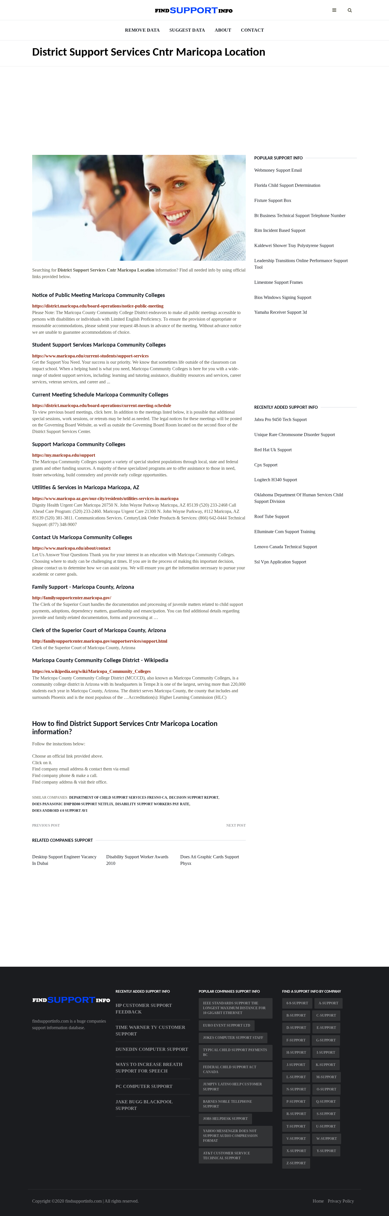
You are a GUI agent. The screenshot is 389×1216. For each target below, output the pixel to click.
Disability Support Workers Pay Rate (152, 804)
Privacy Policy (341, 1201)
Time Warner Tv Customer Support (150, 1030)
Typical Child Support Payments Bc (235, 1052)
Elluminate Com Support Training (284, 531)
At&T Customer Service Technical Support (226, 1155)
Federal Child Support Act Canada (229, 1069)
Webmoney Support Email (278, 170)
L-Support (296, 1077)
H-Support (296, 1053)
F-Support (296, 1040)
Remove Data (142, 30)
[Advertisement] (194, 106)
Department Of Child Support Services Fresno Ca (118, 798)
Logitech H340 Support (275, 479)
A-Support (328, 1003)
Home (318, 1201)
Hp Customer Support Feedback (144, 1008)
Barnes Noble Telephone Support (227, 1104)
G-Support (326, 1040)
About (223, 30)
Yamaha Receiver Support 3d (280, 312)
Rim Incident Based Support (279, 230)
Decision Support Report (193, 798)
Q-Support (326, 1102)
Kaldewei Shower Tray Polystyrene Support (294, 245)
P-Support (296, 1102)
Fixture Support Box (272, 200)
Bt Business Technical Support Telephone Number (299, 215)
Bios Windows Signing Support (282, 297)
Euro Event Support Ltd (226, 1025)
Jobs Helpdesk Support (225, 1119)
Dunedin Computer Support (152, 1049)
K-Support (325, 1065)
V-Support (296, 1139)
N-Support (296, 1089)
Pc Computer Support (144, 1086)
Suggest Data (187, 30)
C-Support (326, 1015)
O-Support (326, 1089)
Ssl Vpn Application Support (280, 561)
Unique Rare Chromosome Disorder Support (294, 434)
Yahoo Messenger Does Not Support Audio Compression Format (230, 1136)
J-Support (295, 1065)
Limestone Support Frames (278, 282)
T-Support (296, 1126)
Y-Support (326, 1151)
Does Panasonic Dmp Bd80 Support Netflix (72, 804)
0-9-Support (297, 1003)
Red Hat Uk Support (273, 449)
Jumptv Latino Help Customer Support (232, 1086)
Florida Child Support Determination (287, 185)
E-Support (326, 1028)
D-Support (296, 1028)
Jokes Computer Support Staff (233, 1038)
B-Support (296, 1015)
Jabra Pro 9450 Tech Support (280, 419)
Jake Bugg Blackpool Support (144, 1105)
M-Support (326, 1077)
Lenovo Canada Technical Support (285, 546)
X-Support (296, 1151)
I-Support (326, 1053)
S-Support (326, 1114)
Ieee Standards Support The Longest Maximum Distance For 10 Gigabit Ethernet (234, 1008)
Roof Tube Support (271, 516)
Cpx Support (265, 464)
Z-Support (296, 1163)
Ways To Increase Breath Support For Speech (149, 1067)
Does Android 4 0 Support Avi (59, 811)
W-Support (326, 1139)
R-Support (296, 1114)
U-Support (326, 1126)
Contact (252, 30)
